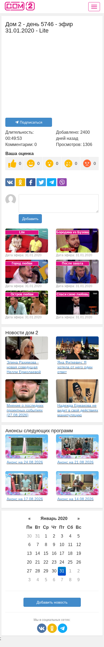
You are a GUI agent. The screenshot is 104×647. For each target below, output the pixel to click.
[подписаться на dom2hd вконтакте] (42, 628)
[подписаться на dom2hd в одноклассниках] (52, 628)
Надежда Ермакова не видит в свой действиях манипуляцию (77, 409)
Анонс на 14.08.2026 (75, 499)
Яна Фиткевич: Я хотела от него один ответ (75, 366)
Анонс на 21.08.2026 (75, 462)
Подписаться (31, 122)
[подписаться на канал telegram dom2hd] (62, 628)
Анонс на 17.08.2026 (25, 499)
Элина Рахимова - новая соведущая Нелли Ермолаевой (24, 366)
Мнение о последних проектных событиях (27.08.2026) (25, 409)
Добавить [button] (30, 219)
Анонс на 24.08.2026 (25, 462)
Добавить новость (52, 602)
